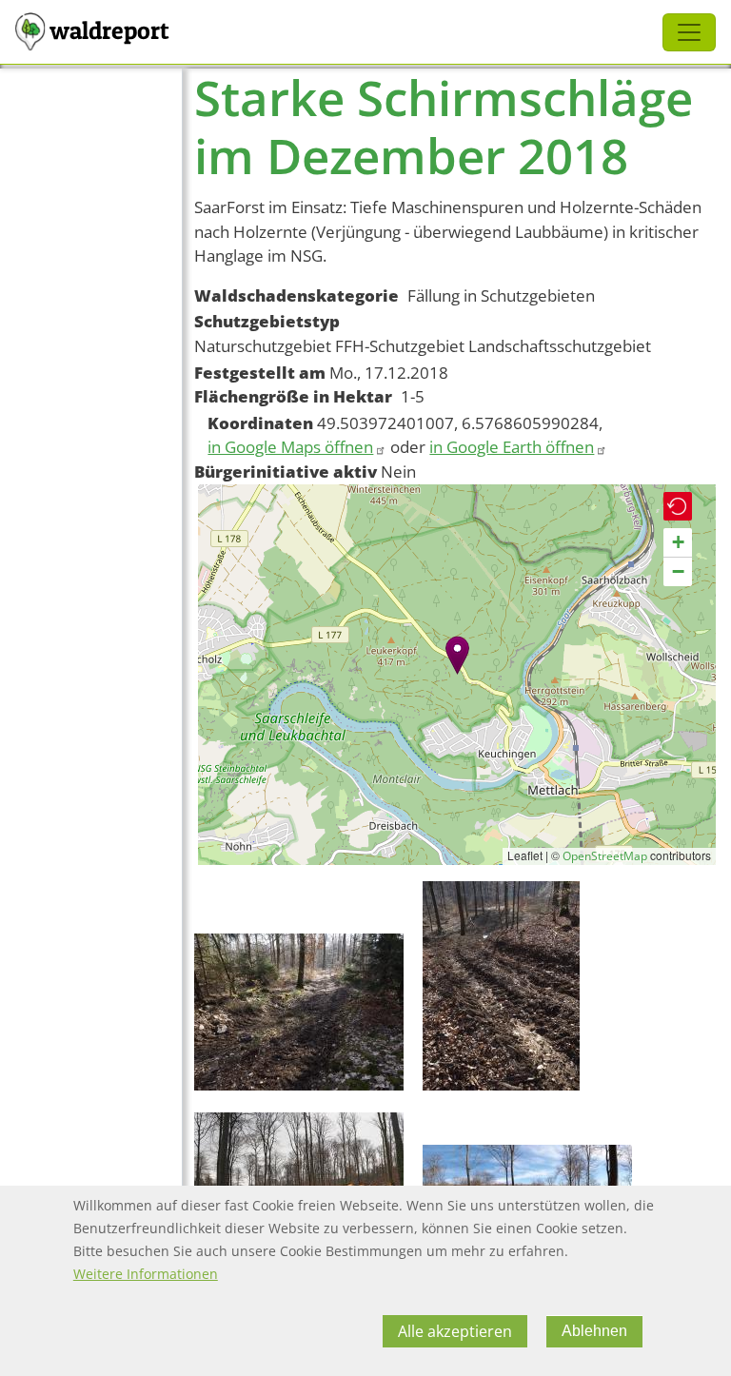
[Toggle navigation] (689, 32)
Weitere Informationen (145, 1274)
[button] (457, 655)
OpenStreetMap (605, 856)
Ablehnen (594, 1331)
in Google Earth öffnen (511, 447)
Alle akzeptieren (455, 1331)
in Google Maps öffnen (290, 447)
